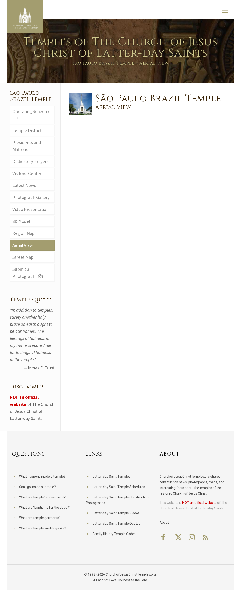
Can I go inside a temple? (37, 487)
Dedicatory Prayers (30, 161)
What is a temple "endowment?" (43, 497)
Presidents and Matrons (26, 146)
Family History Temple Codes (114, 534)
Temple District (27, 130)
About (164, 522)
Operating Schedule (31, 111)
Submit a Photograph (24, 272)
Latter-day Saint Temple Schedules (119, 487)
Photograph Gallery (31, 197)
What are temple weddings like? (42, 528)
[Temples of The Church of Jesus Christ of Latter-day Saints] (25, 16)
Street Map (22, 257)
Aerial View (22, 245)
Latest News (24, 185)
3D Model (21, 221)
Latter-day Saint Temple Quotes (116, 523)
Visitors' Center (26, 173)
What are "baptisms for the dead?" (44, 507)
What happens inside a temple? (42, 476)
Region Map (23, 233)
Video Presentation (30, 209)
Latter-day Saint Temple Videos (116, 513)
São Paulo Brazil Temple (103, 63)
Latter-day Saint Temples (111, 476)
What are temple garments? (40, 518)
